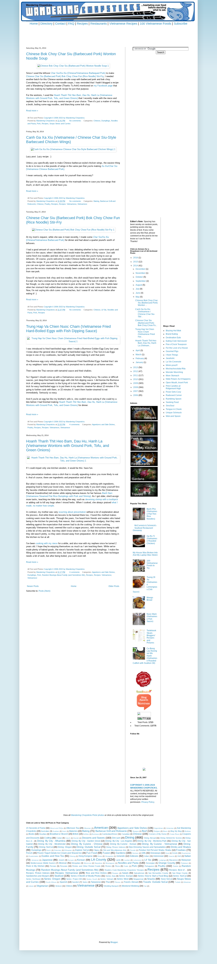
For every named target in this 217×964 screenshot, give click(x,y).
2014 (136, 265)
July (138, 289)
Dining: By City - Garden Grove (86, 841)
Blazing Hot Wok (173, 330)
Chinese (97, 121)
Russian (115, 873)
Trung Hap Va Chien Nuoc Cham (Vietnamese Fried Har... (145, 333)
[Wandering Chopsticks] (144, 770)
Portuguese (149, 866)
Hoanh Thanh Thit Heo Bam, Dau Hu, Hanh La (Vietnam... (145, 343)
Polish (126, 866)
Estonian (57, 850)
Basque (136, 831)
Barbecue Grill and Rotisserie (111, 831)
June (138, 293)
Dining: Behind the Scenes (171, 838)
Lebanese (137, 860)
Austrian (56, 831)
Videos (69, 886)
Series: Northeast (33, 879)
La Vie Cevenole (173, 361)
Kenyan (71, 860)
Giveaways (155, 853)
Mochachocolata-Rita (175, 368)
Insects (171, 856)
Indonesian (158, 856)
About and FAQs (56, 828)
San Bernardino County (158, 873)
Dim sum (116, 838)
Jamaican (35, 860)
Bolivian (188, 831)
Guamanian (186, 853)
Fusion (106, 852)
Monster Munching (174, 372)
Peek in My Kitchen (35, 866)
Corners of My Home (157, 834)
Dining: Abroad (150, 838)
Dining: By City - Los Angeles (118, 841)
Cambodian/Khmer (109, 834)
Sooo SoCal (166, 879)
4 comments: (75, 424)
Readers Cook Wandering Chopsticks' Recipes (124, 870)
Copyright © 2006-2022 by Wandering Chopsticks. (64, 118)
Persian (53, 866)
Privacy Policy (147, 802)
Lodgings (162, 860)
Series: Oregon (52, 878)
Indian (146, 856)
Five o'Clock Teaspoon (176, 344)
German (135, 853)
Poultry (47, 204)
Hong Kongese (86, 856)
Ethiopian (68, 850)
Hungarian (109, 856)
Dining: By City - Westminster (52, 844)
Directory (46, 23)
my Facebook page (103, 85)
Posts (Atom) (44, 591)
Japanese (47, 859)
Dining (129, 837)
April (138, 350)
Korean (81, 859)
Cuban (59, 838)
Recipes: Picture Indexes (38, 873)
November (141, 273)
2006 (136, 395)
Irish (179, 856)
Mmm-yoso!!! (171, 365)
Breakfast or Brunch (59, 834)
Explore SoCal (82, 850)
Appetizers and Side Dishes (103, 424)
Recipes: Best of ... (177, 870)
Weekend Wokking (130, 886)
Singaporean (138, 879)
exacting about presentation (72, 512)
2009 (136, 383)
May (138, 297)
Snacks (151, 878)
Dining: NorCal (46, 847)
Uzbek (31, 886)
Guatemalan (33, 856)
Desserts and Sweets (93, 837)
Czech (67, 838)
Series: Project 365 (74, 879)
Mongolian (76, 863)
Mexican (63, 863)
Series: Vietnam (106, 879)
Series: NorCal (179, 876)
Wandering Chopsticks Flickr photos (87, 815)
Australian (45, 831)
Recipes (82, 23)
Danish (76, 838)
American (101, 827)
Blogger (114, 942)
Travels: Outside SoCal (155, 881)
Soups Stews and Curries (60, 124)
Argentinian (158, 828)
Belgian (157, 831)
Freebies (181, 850)
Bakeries (73, 831)
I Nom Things (172, 355)
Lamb (118, 860)
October (139, 277)
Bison (165, 831)
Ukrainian (187, 882)
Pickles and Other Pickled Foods (86, 866)
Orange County (167, 862)
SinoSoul (170, 405)
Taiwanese (96, 882)
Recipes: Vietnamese (67, 204)
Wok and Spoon (173, 416)
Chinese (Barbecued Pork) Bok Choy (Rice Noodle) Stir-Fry (65, 76)
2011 (136, 375)
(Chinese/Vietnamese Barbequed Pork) (78, 73)
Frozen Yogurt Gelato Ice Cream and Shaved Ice (59, 853)
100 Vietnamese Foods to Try (152, 564)
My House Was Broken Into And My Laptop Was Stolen (145, 553)
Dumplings (105, 121)
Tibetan (118, 882)
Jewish (61, 860)
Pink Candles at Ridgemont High (173, 387)
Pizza (117, 866)
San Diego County (180, 873)
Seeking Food (172, 402)
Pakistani (184, 863)
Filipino (96, 850)
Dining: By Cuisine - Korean (123, 844)
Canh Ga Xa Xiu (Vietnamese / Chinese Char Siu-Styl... (145, 313)
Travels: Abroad (131, 882)
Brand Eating (172, 334)
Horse (99, 856)
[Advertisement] (108, 33)
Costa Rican (174, 834)
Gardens (120, 852)
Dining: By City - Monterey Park (151, 841)
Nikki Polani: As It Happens (178, 379)
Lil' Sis (103, 310)
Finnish (133, 850)
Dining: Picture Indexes (115, 847)
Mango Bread (150, 598)
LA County (98, 859)
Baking (96, 201)
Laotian (127, 860)
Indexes (134, 856)
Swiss (85, 882)
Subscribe (180, 23)
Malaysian (186, 860)
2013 (136, 367)
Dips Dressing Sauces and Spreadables (147, 847)
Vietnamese (82, 204)
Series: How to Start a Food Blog (153, 876)
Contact (60, 23)
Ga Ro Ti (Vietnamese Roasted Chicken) (152, 540)
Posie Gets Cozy (173, 392)
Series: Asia (110, 876)
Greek (174, 853)
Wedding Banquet (111, 886)
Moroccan (88, 863)
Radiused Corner (174, 395)
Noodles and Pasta (128, 862)
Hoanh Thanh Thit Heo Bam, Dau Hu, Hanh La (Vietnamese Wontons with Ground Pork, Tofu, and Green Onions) (67, 445)
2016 (136, 257)
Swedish (75, 882)
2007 (136, 391)
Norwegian (150, 863)
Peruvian (63, 866)
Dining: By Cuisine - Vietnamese (159, 843)
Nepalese (98, 863)
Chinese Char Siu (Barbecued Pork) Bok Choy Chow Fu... (146, 323)
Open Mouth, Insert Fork (177, 382)
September (141, 281)
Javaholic (170, 358)
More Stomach (172, 375)
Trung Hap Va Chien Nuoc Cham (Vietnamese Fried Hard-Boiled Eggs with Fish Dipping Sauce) (68, 328)
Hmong (72, 856)
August (139, 285)
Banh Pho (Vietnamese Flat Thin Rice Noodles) (152, 514)
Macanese (173, 860)
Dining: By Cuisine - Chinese (87, 843)
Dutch (48, 850)
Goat (167, 853)
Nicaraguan (110, 863)
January (140, 362)
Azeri (64, 831)
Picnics (108, 866)
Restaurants (98, 23)
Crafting (48, 838)
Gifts (144, 853)
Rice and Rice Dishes (96, 873)
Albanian (87, 828)
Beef (144, 831)
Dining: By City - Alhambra (51, 840)
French (29, 853)
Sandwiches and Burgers (38, 876)
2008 (136, 387)
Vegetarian (42, 885)
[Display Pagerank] (144, 719)
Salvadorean (139, 873)
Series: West (122, 879)
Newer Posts (33, 586)
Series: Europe (126, 876)
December (141, 269)
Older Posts (113, 586)
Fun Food (91, 852)
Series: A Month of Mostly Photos (86, 876)
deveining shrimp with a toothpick (101, 499)
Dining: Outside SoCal (88, 847)
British (75, 834)
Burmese (95, 834)
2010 (136, 379)
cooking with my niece (46, 543)
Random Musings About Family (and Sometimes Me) (63, 575)
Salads (125, 873)
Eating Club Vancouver (176, 341)
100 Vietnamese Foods (155, 23)
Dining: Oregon (65, 847)
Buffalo (86, 834)
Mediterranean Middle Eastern (43, 863)
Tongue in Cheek (174, 409)
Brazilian (42, 834)
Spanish (63, 882)
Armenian (170, 828)
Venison (58, 886)
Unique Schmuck (174, 412)
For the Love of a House (177, 348)
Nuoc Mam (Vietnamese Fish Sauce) (152, 618)
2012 (136, 371)
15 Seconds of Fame (35, 828)
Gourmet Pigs (172, 351)
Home (34, 23)
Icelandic (121, 856)
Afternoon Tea (72, 828)
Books (31, 834)
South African (51, 882)
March (139, 354)
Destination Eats (173, 337)
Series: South (91, 879)
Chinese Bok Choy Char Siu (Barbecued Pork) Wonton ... (146, 303)
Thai (108, 882)
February (140, 358)
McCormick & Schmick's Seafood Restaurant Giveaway (144, 528)
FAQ (71, 23)
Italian (187, 856)
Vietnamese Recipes (123, 23)
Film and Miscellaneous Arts (114, 850)
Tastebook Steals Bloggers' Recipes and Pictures (151, 636)
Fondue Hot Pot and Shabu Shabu (155, 850)
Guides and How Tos (53, 856)
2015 (136, 262)
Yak (145, 886)
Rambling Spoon (173, 399)
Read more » (32, 110)
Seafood (58, 875)
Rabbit (175, 866)
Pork (39, 124)
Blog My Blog (176, 831)
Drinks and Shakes (181, 847)
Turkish (178, 882)
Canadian (126, 834)
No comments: (75, 121)
